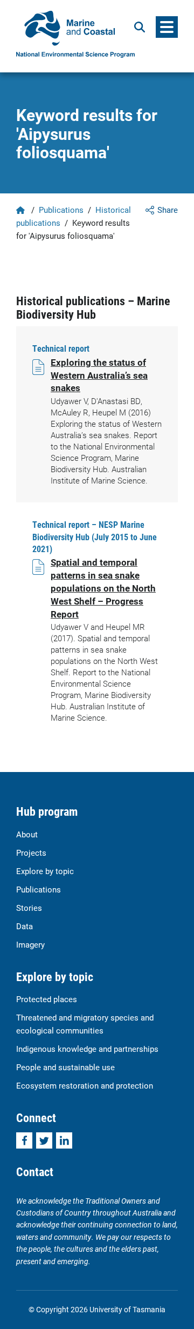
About (27, 834)
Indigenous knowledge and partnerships (87, 1048)
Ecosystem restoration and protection (84, 1085)
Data (24, 926)
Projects (31, 852)
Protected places (46, 999)
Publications (61, 209)
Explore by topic (45, 870)
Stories (29, 907)
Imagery (30, 944)
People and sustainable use (65, 1067)
